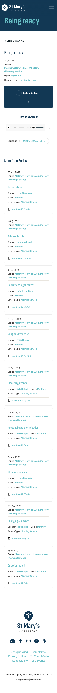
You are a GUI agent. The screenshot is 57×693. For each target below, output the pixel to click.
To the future (15, 187)
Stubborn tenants (17, 472)
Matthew (16, 75)
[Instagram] (28, 641)
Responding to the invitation (23, 428)
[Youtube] (36, 641)
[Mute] (33, 127)
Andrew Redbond (31, 93)
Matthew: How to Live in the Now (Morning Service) (21, 69)
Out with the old (16, 566)
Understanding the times (21, 285)
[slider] (21, 127)
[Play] (8, 127)
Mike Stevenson (24, 193)
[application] (25, 127)
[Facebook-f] (20, 641)
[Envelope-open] (12, 641)
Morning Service (27, 79)
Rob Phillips (22, 389)
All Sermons (15, 41)
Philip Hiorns (23, 340)
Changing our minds (18, 521)
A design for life (16, 236)
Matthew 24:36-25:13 (34, 141)
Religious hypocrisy (18, 334)
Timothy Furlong (25, 291)
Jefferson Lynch (24, 242)
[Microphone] (44, 641)
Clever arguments (17, 383)
